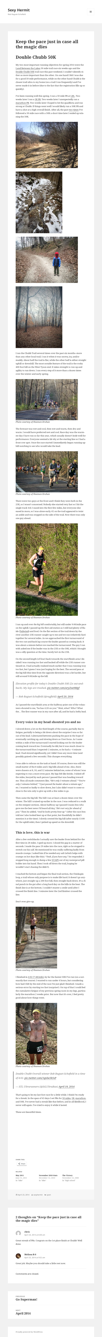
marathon (80, 1098)
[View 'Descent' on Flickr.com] (51, 202)
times (76, 109)
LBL (73, 95)
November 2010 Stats (48, 1175)
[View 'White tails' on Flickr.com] (51, 145)
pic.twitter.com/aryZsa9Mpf (63, 688)
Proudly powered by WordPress (29, 1332)
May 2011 (20, 1175)
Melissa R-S (30, 1254)
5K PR (38, 99)
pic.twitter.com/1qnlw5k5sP (40, 1078)
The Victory (67, 1175)
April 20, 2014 (65, 696)
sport (49, 1195)
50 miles (66, 1098)
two (71, 109)
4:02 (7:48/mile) (36, 977)
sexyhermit (38, 1195)
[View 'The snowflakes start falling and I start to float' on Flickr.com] (51, 317)
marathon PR (22, 102)
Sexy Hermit (19, 10)
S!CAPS (55, 860)
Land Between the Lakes (28, 68)
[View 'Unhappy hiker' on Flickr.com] (51, 260)
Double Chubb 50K (25, 71)
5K (73, 1098)
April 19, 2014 (67, 1086)
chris (27, 1231)
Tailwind (24, 631)
